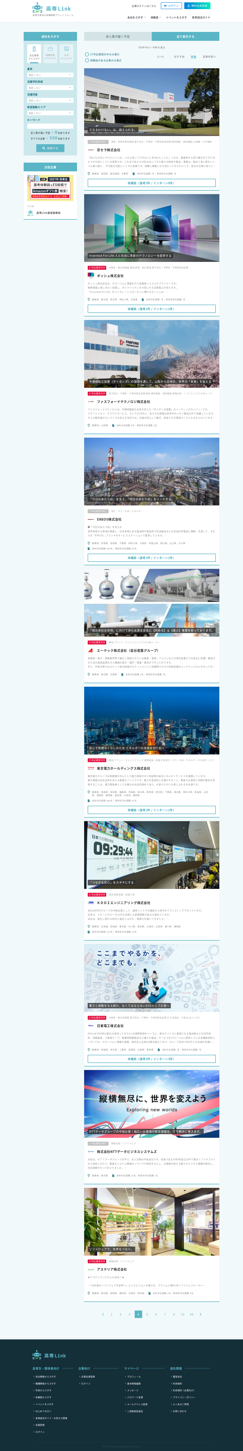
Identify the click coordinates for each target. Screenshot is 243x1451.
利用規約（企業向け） (184, 1390)
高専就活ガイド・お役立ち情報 (51, 1418)
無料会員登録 (199, 5)
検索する (52, 148)
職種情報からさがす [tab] (50, 56)
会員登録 (40, 1425)
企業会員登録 (88, 1376)
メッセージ (133, 1390)
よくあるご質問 (181, 1404)
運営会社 (177, 1376)
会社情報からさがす (46, 1376)
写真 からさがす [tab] (66, 57)
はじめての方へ (44, 1411)
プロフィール (134, 1376)
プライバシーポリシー (184, 1397)
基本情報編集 (134, 1383)
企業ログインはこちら (144, 5)
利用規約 (177, 1383)
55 (183, 1314)
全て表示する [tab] (186, 36)
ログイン (173, 5)
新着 (193, 56)
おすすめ (179, 56)
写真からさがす (44, 1390)
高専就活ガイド (201, 17)
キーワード (33, 119)
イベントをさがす (176, 17)
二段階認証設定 (135, 1411)
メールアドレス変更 (137, 1404)
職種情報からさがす (46, 1383)
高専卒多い (209, 56)
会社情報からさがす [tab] (34, 57)
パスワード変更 (135, 1397)
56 (192, 1314)
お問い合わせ (180, 1411)
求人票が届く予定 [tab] (118, 36)
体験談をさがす (44, 1397)
